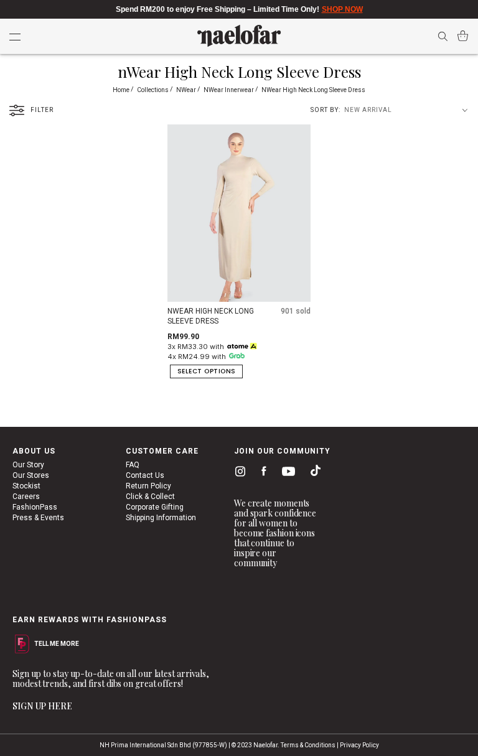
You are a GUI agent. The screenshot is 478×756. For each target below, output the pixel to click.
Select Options (206, 371)
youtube (286, 474)
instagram (237, 473)
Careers (26, 496)
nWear (186, 89)
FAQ (132, 464)
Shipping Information (161, 517)
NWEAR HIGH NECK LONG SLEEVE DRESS (210, 316)
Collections (153, 89)
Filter (42, 109)
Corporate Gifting (155, 507)
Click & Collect (150, 496)
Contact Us (145, 475)
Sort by (325, 109)
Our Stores (30, 475)
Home (122, 89)
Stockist (26, 486)
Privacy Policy (359, 745)
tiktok (312, 473)
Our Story (28, 464)
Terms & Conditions (308, 745)
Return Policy (148, 486)
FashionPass (34, 507)
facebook (261, 473)
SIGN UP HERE (42, 706)
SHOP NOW (342, 9)
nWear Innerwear (229, 89)
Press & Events (38, 517)
